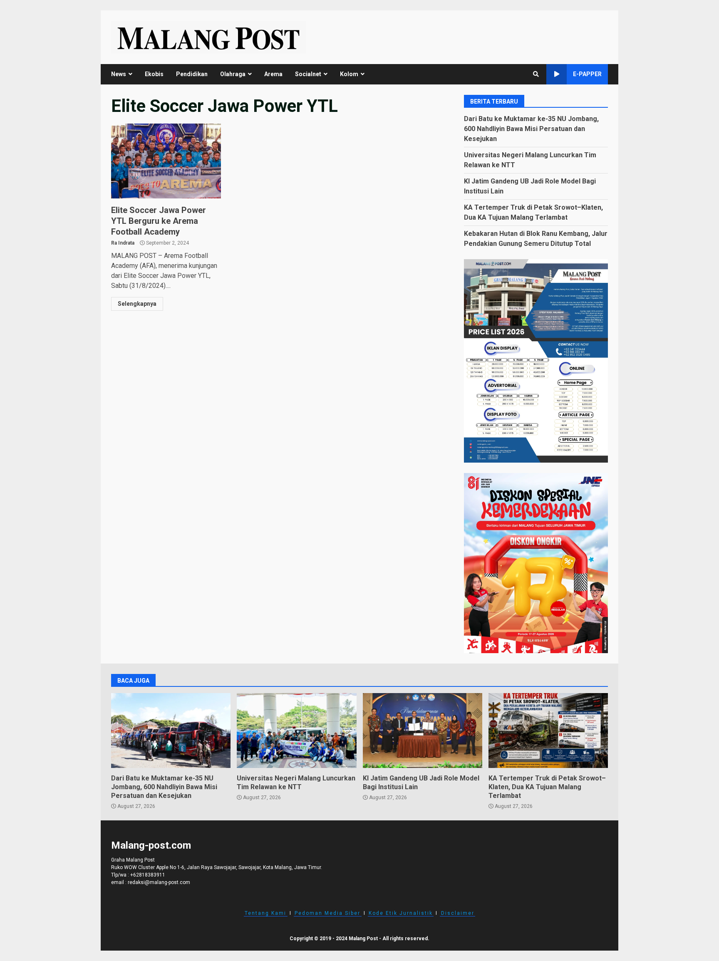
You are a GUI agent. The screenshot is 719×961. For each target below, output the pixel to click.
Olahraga (232, 74)
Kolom (349, 74)
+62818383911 (147, 875)
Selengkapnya (137, 303)
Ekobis (154, 74)
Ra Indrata (122, 243)
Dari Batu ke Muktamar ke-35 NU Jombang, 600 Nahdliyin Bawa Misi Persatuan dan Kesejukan (531, 129)
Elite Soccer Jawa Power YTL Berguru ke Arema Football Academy (166, 161)
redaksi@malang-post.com (159, 882)
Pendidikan (192, 74)
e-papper (587, 74)
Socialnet (308, 74)
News (118, 74)
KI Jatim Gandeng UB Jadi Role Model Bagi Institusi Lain (422, 730)
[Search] (536, 74)
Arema (273, 74)
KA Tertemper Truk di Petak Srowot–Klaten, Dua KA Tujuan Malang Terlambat (548, 730)
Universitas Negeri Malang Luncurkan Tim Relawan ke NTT (296, 730)
